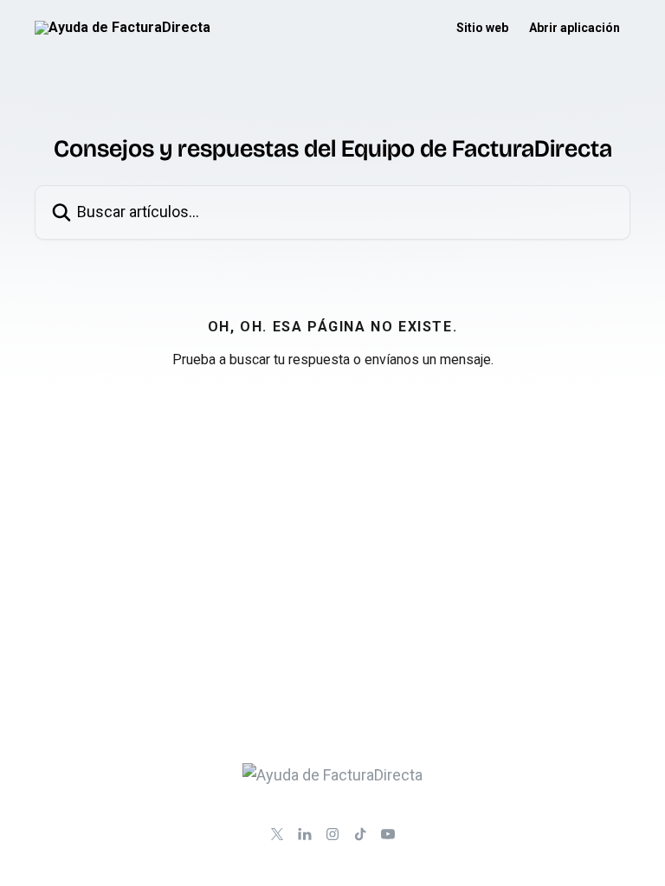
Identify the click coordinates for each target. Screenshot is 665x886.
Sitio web (482, 28)
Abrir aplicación (574, 28)
